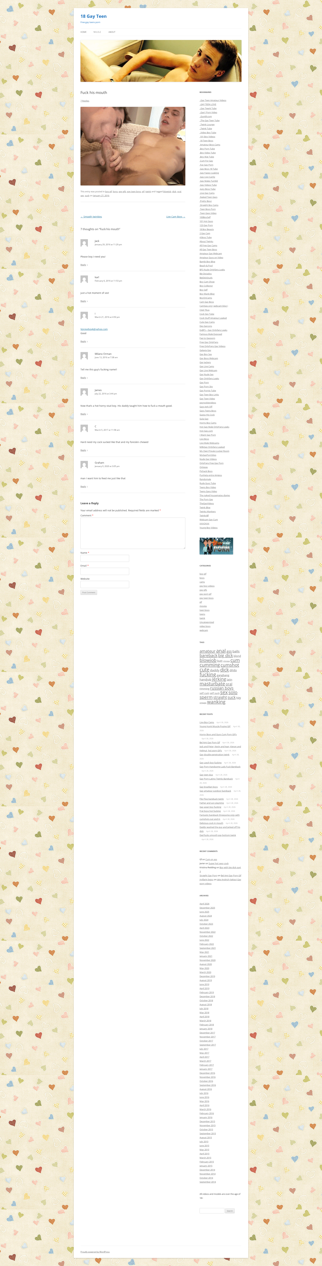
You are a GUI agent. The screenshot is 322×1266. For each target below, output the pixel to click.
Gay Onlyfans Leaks (209, 378)
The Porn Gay (206, 499)
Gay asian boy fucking (210, 806)
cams (202, 581)
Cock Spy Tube (207, 313)
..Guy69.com (206, 116)
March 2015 (205, 1157)
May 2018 (204, 1012)
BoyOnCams (206, 297)
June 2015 (204, 1145)
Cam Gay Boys (207, 301)
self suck (215, 693)
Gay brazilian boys (209, 786)
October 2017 (206, 1040)
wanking (216, 701)
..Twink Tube (206, 128)
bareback (209, 655)
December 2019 (207, 976)
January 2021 (206, 956)
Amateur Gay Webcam (211, 253)
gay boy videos (207, 585)
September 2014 (208, 1181)
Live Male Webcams (209, 442)
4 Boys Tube (206, 237)
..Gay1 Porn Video (208, 112)
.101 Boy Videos (207, 136)
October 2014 (206, 1177)
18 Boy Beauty (207, 229)
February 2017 (207, 1064)
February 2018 (207, 1024)
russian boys (221, 688)
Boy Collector (206, 285)
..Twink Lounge (207, 124)
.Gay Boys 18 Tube (209, 168)
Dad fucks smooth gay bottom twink (218, 835)
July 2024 (204, 919)
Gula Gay (204, 418)
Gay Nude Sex (206, 374)
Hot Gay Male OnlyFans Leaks (214, 426)
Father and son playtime (212, 802)
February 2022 (207, 944)
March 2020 (205, 972)
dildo (233, 670)
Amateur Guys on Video (211, 257)
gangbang (223, 675)
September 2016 (208, 1085)
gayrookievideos (208, 402)
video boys (205, 626)
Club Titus (204, 309)
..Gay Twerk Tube (208, 108)
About (112, 32)
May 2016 (204, 1101)
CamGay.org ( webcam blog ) (214, 305)
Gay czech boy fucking (211, 762)
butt (220, 661)
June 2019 (204, 984)
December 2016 (207, 1073)
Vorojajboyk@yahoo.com (94, 329)
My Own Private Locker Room (214, 451)
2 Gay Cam (205, 233)
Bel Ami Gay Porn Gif (210, 742)
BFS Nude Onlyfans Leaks (212, 269)
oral (179, 191)
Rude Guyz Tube (208, 483)
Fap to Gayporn (207, 338)
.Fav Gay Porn (206, 164)
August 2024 (206, 915)
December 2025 (207, 907)
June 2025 (204, 911)
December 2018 (207, 996)
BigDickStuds (206, 277)
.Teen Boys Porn (208, 209)
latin (229, 679)
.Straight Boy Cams (209, 205)
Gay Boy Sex (206, 354)
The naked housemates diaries (215, 495)
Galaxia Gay (205, 350)
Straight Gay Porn (208, 875)
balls (236, 651)
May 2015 (204, 1149)
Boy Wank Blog (207, 293)
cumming (210, 664)
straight (220, 697)
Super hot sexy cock (219, 863)
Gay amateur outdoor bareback (215, 790)
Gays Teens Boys (208, 410)
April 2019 (204, 988)
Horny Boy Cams (208, 422)
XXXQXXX (204, 523)
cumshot (230, 665)
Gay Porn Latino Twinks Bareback (216, 778)
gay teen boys (134, 191)
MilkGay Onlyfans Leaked (212, 446)
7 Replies (84, 100)
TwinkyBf (204, 515)
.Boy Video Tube (208, 152)
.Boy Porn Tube (207, 148)
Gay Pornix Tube (208, 390)
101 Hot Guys (206, 221)
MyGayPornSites (208, 455)
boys (115, 191)
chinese (226, 661)
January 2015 (206, 1165)
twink (148, 191)
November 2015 (208, 1125)
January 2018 (206, 1028)
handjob (205, 679)
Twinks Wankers (208, 511)
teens (202, 614)
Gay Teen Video (207, 398)
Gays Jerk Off (206, 406)
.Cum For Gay (206, 160)
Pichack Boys (206, 471)
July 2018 (204, 1008)
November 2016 (208, 1077)
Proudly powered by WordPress (95, 1251)
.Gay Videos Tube (208, 184)
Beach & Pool (206, 265)
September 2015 (208, 1133)
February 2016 (207, 1113)
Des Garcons (206, 326)
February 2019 (207, 992)
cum (235, 660)
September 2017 (208, 1044)
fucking (208, 674)
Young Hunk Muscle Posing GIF (215, 726)
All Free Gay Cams (208, 245)
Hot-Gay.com (206, 430)
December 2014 (207, 1169)
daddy (215, 670)
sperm (206, 697)
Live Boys (204, 438)
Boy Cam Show (207, 281)
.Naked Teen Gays (208, 197)
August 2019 (206, 980)
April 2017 (204, 1056)
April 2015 (204, 1153)
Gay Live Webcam (208, 370)
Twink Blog (205, 507)
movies (203, 606)
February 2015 (207, 1161)
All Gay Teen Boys (208, 249)
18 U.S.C (97, 32)
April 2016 (204, 1105)
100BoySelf (205, 217)
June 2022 (204, 939)
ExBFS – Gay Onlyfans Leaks (213, 330)
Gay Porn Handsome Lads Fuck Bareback (220, 766)
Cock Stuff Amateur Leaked (213, 317)
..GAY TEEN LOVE (208, 104)
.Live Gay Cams (207, 193)
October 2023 (206, 923)
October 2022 (206, 935)
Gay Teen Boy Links (209, 394)
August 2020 (206, 964)
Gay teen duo (206, 774)
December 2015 (207, 1121)
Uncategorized (207, 622)
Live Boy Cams (207, 722)
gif (143, 191)
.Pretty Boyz (206, 201)
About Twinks (206, 241)
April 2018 (204, 1016)
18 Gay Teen (93, 16)
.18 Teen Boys (206, 140)
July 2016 (204, 1093)
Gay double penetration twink (214, 754)
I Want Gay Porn (208, 434)
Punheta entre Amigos (211, 475)
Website (85, 578)
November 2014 (208, 1173)
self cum (204, 693)
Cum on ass (211, 859)
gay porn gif (205, 593)
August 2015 (206, 1137)
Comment (86, 515)
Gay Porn (204, 382)
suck (87, 195)
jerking (219, 679)
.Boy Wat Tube (207, 156)
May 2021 (204, 952)
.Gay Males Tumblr (209, 180)
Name (84, 552)
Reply (83, 264)
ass (229, 651)
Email (84, 565)
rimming (204, 688)
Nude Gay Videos (208, 459)
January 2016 (206, 1117)
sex (82, 195)
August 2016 (206, 1089)
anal (221, 650)
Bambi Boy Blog (207, 261)
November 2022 (208, 931)
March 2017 (205, 1060)
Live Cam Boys (175, 216)
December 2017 (207, 1032)
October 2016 (206, 1081)
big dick (225, 655)
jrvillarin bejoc (206, 879)
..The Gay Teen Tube (210, 120)
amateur (208, 651)
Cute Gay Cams (207, 322)
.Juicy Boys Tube (208, 188)
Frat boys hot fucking (210, 810)
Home (83, 32)
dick (174, 191)
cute (204, 669)
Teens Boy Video (208, 487)
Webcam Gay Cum (209, 519)
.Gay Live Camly (207, 176)
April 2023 (204, 927)
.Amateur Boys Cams (210, 144)
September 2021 (208, 948)
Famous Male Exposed (211, 334)
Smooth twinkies (91, 216)
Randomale (205, 479)
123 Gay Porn (206, 225)
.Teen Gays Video (208, 213)
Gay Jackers (205, 362)
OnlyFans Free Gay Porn (212, 463)
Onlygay (204, 467)
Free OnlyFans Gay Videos (212, 346)
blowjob (167, 191)
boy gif (108, 191)
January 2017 (206, 1068)
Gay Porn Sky (206, 386)
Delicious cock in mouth (211, 823)
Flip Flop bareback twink (212, 798)
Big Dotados (206, 273)
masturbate (212, 683)
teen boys (204, 610)
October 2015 (206, 1129)
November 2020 (208, 960)
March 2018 (205, 1020)
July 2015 (204, 1141)
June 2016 (204, 1097)
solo (232, 692)
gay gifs (122, 191)
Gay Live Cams (207, 366)
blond (237, 656)
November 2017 (208, 1036)
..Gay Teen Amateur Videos (213, 100)
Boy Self (203, 289)
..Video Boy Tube (208, 132)
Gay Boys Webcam (209, 358)
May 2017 (204, 1052)
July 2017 (204, 1048)
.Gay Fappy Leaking (209, 172)
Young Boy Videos (209, 527)
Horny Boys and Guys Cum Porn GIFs (218, 734)
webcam (204, 630)
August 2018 (206, 1004)
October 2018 (206, 1000)
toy (238, 697)
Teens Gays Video (208, 491)
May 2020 (204, 968)
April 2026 (204, 903)
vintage (203, 702)
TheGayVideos (207, 503)
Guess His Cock (207, 414)
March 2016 (205, 1109)
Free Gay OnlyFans (209, 342)
